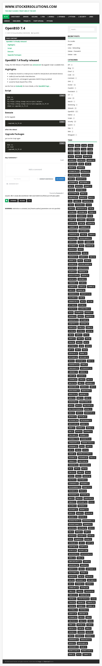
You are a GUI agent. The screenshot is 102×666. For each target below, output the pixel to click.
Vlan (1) (89, 625)
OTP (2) (85, 450)
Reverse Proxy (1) (74, 521)
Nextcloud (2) (73, 424)
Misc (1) (87, 398)
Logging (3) (72, 379)
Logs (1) (81, 379)
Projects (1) (87, 487)
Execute (10, 51)
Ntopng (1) (88, 431)
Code (69, 75)
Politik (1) (72, 480)
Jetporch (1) (73, 346)
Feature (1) (82, 279)
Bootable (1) (81, 190)
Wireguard (71, 135)
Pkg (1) (78, 476)
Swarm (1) (89, 584)
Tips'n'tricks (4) (83, 599)
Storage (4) (79, 584)
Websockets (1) (86, 640)
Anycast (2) (72, 164)
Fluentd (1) (72, 286)
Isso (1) (79, 342)
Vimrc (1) (72, 625)
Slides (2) (87, 561)
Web (69, 131)
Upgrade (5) (72, 617)
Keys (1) (71, 361)
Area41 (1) (72, 168)
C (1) (70, 201)
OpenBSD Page (44, 86)
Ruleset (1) (82, 535)
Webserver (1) (73, 640)
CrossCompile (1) (85, 238)
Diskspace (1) (73, 257)
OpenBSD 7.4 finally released (16, 41)
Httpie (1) (81, 331)
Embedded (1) (83, 272)
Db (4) (81, 246)
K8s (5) (85, 350)
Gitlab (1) (82, 305)
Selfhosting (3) (86, 554)
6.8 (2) (90, 145)
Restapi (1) (82, 517)
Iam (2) (71, 335)
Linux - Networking (74, 48)
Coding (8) (90, 223)
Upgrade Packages (14, 55)
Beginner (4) (73, 182)
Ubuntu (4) (72, 614)
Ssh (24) (71, 580)
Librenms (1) (73, 372)
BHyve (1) (79, 186)
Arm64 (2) (81, 168)
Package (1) (72, 457)
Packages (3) (83, 457)
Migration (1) (86, 391)
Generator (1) (73, 301)
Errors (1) (85, 275)
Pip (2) (88, 472)
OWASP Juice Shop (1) (85, 454)
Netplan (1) (82, 417)
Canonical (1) (87, 201)
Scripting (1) (73, 547)
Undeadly (19, 86)
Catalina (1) (80, 205)
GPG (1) (80, 316)
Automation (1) (74, 175)
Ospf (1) (89, 446)
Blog (69, 68)
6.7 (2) (84, 145)
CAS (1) (71, 205)
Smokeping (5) (73, 565)
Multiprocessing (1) (75, 409)
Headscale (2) (73, 320)
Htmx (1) (89, 327)
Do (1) (80, 261)
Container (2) (84, 231)
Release (22, 200)
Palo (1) (92, 457)
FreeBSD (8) (80, 290)
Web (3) (71, 636)
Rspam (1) (79, 532)
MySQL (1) (88, 409)
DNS (69, 81)
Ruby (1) (87, 532)
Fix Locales (71, 41)
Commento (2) (84, 227)
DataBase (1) (73, 246)
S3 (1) (70, 539)
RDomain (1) (82, 506)
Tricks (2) (72, 606)
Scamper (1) (78, 539)
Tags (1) (79, 591)
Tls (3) (93, 599)
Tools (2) (72, 602)
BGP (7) (71, 186)
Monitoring (71, 105)
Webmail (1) (90, 636)
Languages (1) (73, 368)
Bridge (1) (83, 197)
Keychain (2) (73, 357)
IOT (69, 95)
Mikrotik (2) (73, 394)
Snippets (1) (73, 569)
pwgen (70, 44)
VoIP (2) (80, 628)
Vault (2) (83, 621)
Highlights (11, 45)
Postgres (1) (82, 480)
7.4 (29, 200)
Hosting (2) (84, 324)
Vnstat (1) (72, 628)
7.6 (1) (90, 153)
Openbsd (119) (73, 439)
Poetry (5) (86, 476)
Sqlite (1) (89, 576)
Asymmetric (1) (74, 171)
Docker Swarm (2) (85, 264)
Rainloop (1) (88, 498)
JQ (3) (81, 346)
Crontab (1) (73, 238)
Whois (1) (72, 643)
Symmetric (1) (73, 587)
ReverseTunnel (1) (75, 524)
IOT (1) (86, 335)
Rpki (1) (91, 528)
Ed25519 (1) (72, 272)
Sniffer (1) (84, 565)
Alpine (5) (81, 160)
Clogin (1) (81, 220)
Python (70, 115)
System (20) (84, 587)
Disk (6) (85, 253)
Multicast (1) (88, 405)
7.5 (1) (83, 153)
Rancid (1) (72, 502)
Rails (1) (79, 498)
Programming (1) (74, 487)
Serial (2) (72, 558)
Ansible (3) (90, 160)
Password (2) (73, 465)
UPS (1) (81, 617)
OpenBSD (36, 33)
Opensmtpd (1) (85, 439)
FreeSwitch (71, 91)
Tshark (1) (81, 606)
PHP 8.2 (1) (72, 472)
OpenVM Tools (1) (88, 443)
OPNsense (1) (73, 446)
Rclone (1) (72, 506)
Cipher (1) (92, 212)
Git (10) (90, 301)
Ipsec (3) (80, 339)
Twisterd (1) (84, 610)
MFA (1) (93, 387)
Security (70, 121)
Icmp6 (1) (78, 335)
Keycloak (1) (84, 357)
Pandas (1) (72, 461)
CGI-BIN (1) (72, 212)
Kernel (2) (83, 353)
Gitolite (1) (72, 309)
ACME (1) (78, 156)
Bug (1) (91, 197)
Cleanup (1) (81, 216)
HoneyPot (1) (73, 324)
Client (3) (72, 220)
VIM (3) (90, 621)
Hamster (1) (89, 316)
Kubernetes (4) (74, 365)
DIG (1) (81, 249)
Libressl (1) (83, 372)
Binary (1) (88, 186)
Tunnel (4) (90, 606)
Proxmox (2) (73, 491)
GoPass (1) (72, 316)
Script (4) (90, 543)
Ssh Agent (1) (80, 580)
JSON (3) (88, 346)
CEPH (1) (71, 208)
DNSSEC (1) (72, 261)
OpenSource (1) (74, 443)
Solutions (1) (73, 573)
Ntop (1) (79, 431)
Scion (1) (88, 539)
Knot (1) (90, 361)
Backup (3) (85, 175)
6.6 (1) (77, 145)
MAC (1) (89, 379)
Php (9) (84, 469)
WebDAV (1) (79, 636)
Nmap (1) (71, 428)
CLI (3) (90, 216)
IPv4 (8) (88, 339)
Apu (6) (88, 164)
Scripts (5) (83, 547)
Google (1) (88, 312)
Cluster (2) (72, 223)
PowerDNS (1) (73, 483)
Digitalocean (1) (74, 253)
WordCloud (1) (87, 651)
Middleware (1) (74, 391)
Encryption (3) (74, 275)
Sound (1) (84, 573)
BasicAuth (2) (81, 179)
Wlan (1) (83, 647)
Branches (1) (73, 197)
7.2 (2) (90, 149)
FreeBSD (71, 88)
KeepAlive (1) (73, 353)
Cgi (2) (91, 208)
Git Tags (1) (72, 305)
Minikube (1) (84, 394)
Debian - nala (72, 54)
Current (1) (89, 242)
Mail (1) (81, 383)
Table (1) (72, 591)
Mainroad (47, 661)
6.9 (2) (71, 149)
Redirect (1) (84, 509)
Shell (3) (80, 558)
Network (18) (73, 420)
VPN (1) (88, 628)
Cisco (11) (72, 216)
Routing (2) (82, 528)
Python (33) (85, 495)
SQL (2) (81, 576)
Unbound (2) (83, 614)
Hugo (39, 661)
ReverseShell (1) (88, 521)
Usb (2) (88, 617)
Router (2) (72, 528)
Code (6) (81, 223)
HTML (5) (81, 327)
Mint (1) (80, 398)
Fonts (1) (82, 286)
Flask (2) (83, 283)
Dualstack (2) (83, 268)
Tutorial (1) (73, 610)
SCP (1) (82, 543)
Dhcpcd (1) (72, 249)
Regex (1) (80, 513)
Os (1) (82, 446)
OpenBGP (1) (84, 435)
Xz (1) (79, 654)
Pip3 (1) (71, 476)
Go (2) (71, 312)
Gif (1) (83, 301)
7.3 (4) (71, 153)
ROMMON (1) (88, 524)
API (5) (81, 164)
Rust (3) (90, 535)
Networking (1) (85, 420)
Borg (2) (83, 194)
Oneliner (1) (73, 435)
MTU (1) (78, 405)
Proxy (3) (83, 491)
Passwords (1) (85, 465)
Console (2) (73, 231)
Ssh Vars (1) (92, 580)
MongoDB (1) (73, 402)
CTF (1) (80, 242)
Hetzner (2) (84, 320)
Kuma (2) (84, 365)
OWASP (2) (72, 454)
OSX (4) (78, 450)
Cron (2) (92, 234)
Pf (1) (70, 469)
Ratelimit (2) (82, 502)
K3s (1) (78, 350)
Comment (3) (73, 227)
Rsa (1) (71, 532)
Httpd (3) (72, 331)
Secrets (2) (72, 550)
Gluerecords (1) (84, 309)
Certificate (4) (81, 208)
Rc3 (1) (91, 502)
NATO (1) (79, 413)
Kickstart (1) (80, 361)
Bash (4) (71, 179)
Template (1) (73, 595)
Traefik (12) (91, 602)
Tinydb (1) (72, 599)
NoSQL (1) (90, 428)
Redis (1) (71, 513)
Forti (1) (71, 290)
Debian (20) (89, 246)
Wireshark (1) (73, 647)
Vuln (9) (81, 632)
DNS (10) (92, 257)
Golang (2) (79, 312)
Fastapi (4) (72, 279)
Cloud (70, 71)
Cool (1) (83, 234)
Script (10, 48)
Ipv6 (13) (71, 342)
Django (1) (83, 257)
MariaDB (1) (90, 383)
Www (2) (71, 654)
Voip (69, 128)
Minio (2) (72, 398)
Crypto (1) (72, 242)
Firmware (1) (73, 283)
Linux (69, 98)
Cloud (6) (90, 220)
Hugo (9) (89, 331)
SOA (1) (81, 569)
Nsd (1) (71, 431)
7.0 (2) (77, 149)
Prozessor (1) (73, 495)
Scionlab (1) (73, 543)
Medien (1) (84, 387)
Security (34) (83, 550)
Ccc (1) (89, 205)
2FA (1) (71, 145)
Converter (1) (73, 234)
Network (70, 108)
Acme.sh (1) (87, 156)
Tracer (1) (81, 602)
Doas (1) (87, 261)
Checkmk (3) (82, 212)
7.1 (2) (83, 149)
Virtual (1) (80, 625)
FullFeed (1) (73, 298)
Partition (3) (82, 461)
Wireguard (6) (82, 643)
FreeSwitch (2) (85, 294)
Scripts (70, 118)
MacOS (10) (72, 383)
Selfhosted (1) (73, 554)
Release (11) (72, 517)
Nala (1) (71, 413)
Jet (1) (86, 342)
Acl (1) (71, 156)
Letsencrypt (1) (86, 368)
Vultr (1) (89, 632)
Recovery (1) (73, 509)
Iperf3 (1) (72, 339)
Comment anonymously (46, 179)
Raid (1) (71, 498)
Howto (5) (72, 327)
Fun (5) (81, 298)
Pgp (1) (77, 469)
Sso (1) (71, 584)
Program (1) (85, 483)
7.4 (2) (77, 153)
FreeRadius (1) (73, 294)
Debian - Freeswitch (74, 51)
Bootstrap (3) (73, 194)
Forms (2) (91, 286)
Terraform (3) (84, 595)
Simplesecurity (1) (75, 561)
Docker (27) (72, 264)
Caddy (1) (77, 201)
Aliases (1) (72, 160)
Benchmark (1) (84, 182)
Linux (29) (72, 376)
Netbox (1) (72, 417)
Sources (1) (72, 576)
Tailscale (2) (89, 591)
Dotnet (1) (72, 268)
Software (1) (91, 569)
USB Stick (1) (73, 621)
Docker (70, 85)
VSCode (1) (72, 632)
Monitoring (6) (85, 402)
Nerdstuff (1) (89, 413)
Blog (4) (71, 190)
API (69, 65)
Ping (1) (80, 472)
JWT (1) (71, 350)
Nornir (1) (80, 428)
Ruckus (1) (72, 535)
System (70, 125)
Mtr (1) (71, 405)
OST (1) (71, 450)
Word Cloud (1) (74, 651)
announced (37, 65)
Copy (62, 95)
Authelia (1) (85, 171)
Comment (71, 78)
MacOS (70, 101)
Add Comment (60, 179)
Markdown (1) (73, 387)
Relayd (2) (89, 513)
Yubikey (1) (86, 654)
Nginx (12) (84, 424)
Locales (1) (81, 376)
